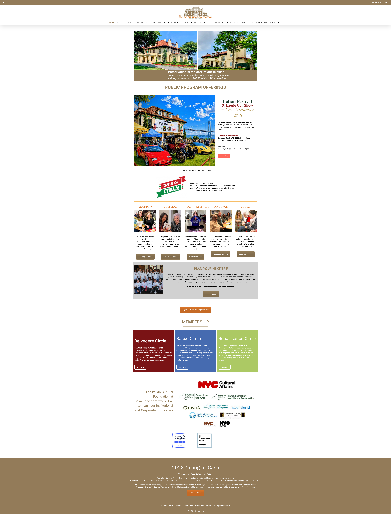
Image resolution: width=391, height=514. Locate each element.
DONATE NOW (195, 493)
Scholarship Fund (254, 480)
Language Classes (220, 254)
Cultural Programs (170, 257)
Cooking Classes (145, 257)
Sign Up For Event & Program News (195, 310)
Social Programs (245, 254)
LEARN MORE (211, 294)
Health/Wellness (195, 257)
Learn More (224, 156)
